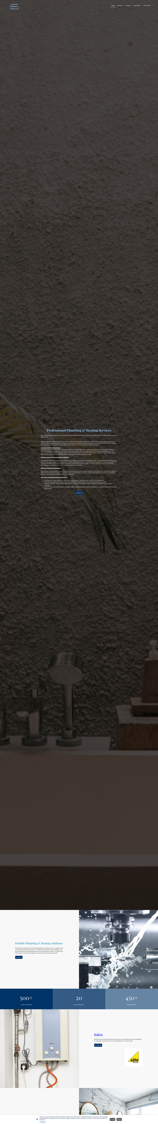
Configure (42, 1122)
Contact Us (79, 493)
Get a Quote (98, 1045)
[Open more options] (153, 5)
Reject (119, 1119)
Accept (112, 1119)
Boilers (98, 1034)
